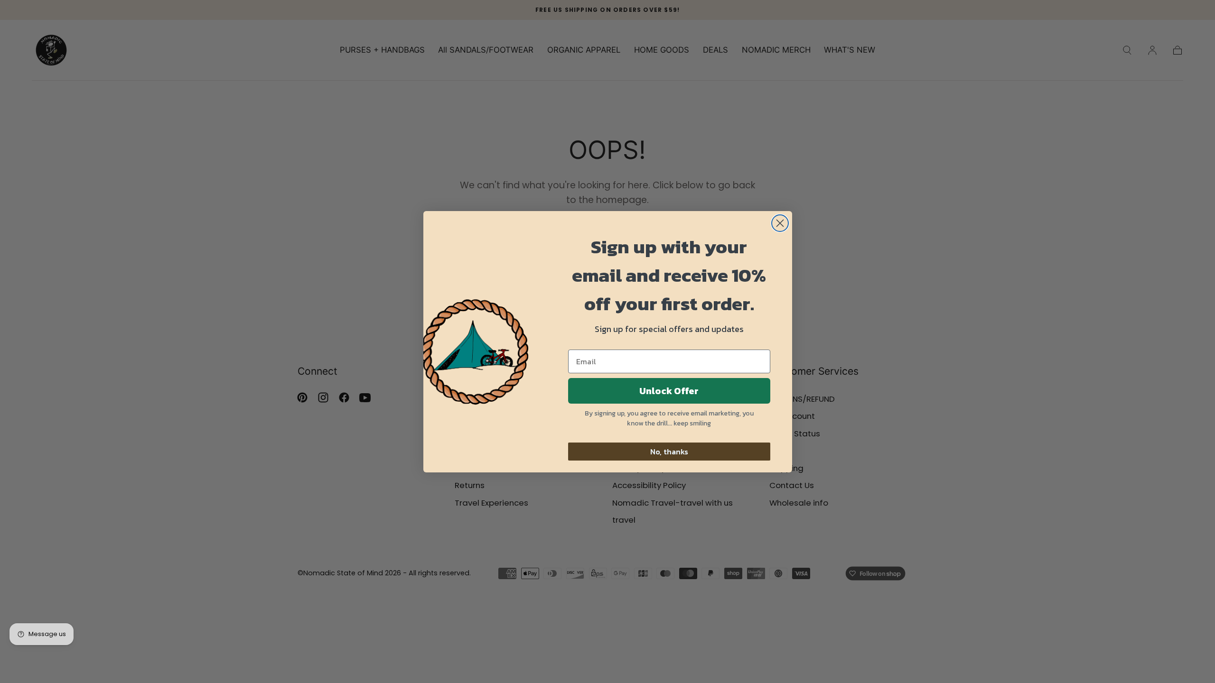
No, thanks (669, 451)
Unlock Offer (669, 391)
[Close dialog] (780, 223)
